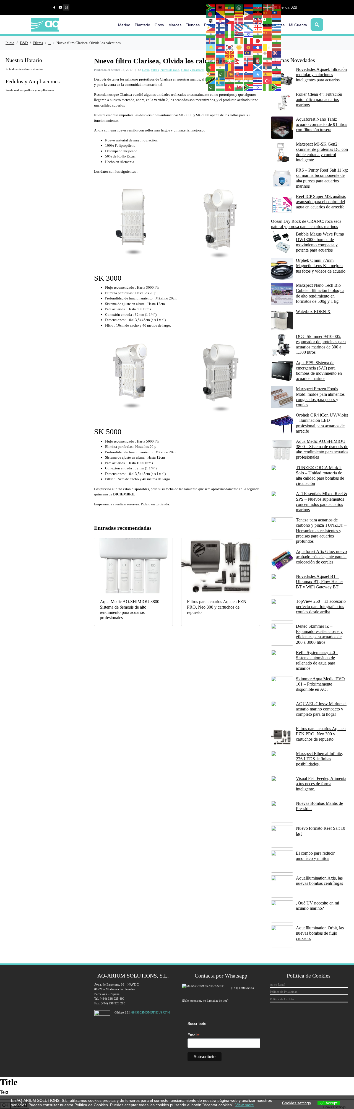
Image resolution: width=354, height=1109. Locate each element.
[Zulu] (277, 87)
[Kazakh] (211, 47)
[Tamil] (239, 80)
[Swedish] (220, 80)
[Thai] (258, 80)
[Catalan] (239, 14)
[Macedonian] (230, 54)
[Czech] (230, 20)
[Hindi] (258, 34)
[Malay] (248, 54)
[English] (258, 20)
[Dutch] (248, 20)
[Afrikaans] (211, 7)
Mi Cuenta (298, 25)
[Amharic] (230, 7)
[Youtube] (60, 7)
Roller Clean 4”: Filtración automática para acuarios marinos (319, 99)
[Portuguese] (211, 67)
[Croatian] (220, 20)
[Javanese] (267, 40)
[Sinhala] (230, 74)
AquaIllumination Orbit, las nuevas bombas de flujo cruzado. (320, 933)
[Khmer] (220, 47)
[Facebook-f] (54, 7)
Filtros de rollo (169, 69)
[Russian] (239, 67)
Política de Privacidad (284, 991)
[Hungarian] (277, 34)
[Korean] (230, 47)
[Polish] (277, 60)
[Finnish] (220, 27)
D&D (145, 69)
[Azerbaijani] (258, 7)
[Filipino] (211, 27)
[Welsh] (239, 87)
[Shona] (211, 74)
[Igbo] (220, 40)
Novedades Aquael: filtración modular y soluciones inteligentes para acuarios (321, 74)
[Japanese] (258, 40)
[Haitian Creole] (220, 34)
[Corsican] (211, 20)
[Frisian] (239, 27)
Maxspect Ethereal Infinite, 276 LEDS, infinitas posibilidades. (319, 758)
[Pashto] (258, 60)
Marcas (174, 25)
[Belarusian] (277, 7)
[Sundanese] (277, 74)
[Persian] (267, 60)
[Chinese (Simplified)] (267, 14)
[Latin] (267, 47)
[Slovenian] (248, 74)
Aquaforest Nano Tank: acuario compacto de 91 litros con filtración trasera (321, 124)
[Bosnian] (220, 14)
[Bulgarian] (230, 14)
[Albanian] (220, 7)
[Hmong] (267, 34)
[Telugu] (248, 80)
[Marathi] (211, 60)
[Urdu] (211, 87)
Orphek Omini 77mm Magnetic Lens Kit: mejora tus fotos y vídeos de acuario (320, 265)
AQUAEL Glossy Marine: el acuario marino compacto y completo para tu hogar (321, 709)
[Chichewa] (258, 14)
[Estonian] (277, 20)
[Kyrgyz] (248, 47)
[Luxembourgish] (220, 54)
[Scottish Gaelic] (258, 67)
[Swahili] (211, 80)
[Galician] (248, 27)
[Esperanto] (267, 20)
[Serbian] (267, 67)
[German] (267, 27)
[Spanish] (267, 74)
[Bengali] (211, 14)
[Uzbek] (220, 87)
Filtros (155, 69)
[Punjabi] (220, 67)
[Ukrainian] (277, 80)
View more (244, 1105)
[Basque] (267, 7)
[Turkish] (267, 80)
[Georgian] (258, 27)
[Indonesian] (230, 40)
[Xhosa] (248, 87)
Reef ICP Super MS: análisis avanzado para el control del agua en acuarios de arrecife (321, 201)
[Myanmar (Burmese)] (230, 60)
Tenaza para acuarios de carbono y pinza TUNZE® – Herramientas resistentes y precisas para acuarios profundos (321, 531)
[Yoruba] (267, 87)
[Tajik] (230, 80)
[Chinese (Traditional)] (277, 14)
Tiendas (193, 25)
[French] (230, 27)
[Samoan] (248, 67)
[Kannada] (277, 40)
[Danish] (239, 20)
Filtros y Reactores (192, 69)
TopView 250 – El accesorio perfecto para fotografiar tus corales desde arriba (321, 606)
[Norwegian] (248, 60)
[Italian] (248, 40)
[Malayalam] (258, 54)
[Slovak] (239, 74)
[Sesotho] (277, 67)
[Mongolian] (220, 60)
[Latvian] (277, 47)
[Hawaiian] (239, 34)
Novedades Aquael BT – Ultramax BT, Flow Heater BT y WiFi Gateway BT (319, 581)
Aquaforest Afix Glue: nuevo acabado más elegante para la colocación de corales (321, 556)
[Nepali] (239, 60)
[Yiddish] (258, 87)
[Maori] (277, 54)
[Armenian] (248, 7)
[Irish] (239, 40)
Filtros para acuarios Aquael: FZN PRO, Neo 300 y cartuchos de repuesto (321, 733)
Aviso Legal (277, 984)
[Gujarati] (211, 34)
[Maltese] (267, 54)
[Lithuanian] (211, 54)
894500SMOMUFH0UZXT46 (150, 1012)
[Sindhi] (220, 74)
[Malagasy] (239, 54)
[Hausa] (230, 34)
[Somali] (258, 74)
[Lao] (258, 47)
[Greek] (277, 27)
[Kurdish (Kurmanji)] (239, 47)
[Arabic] (239, 7)
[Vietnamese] (230, 87)
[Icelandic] (211, 40)
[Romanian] (230, 67)
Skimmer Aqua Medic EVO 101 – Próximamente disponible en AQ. (320, 684)
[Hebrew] (248, 34)
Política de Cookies (282, 999)
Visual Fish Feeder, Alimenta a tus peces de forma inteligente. (321, 783)
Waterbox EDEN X (313, 311)
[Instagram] (66, 7)
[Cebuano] (248, 14)
